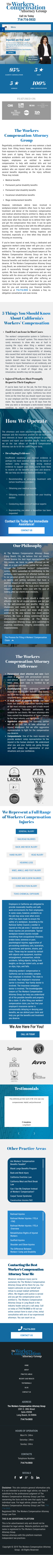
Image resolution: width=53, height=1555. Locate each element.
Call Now (10, 52)
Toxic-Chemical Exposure (26, 894)
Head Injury (37, 855)
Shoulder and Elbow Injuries (26, 878)
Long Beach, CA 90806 (26, 1415)
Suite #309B (26, 1412)
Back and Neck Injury (26, 847)
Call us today (28, 1034)
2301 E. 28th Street (26, 1409)
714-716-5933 (26, 20)
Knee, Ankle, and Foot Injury (26, 870)
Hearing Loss (26, 862)
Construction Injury (26, 886)
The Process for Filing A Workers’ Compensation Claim (26, 639)
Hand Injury (16, 855)
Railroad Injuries (26, 839)
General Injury (26, 831)
